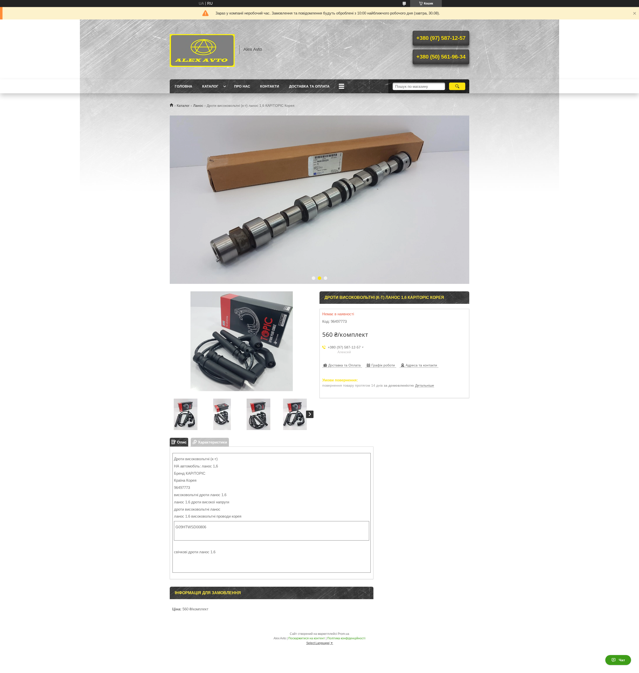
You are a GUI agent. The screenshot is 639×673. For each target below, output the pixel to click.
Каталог (210, 86)
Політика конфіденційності (346, 638)
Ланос (198, 106)
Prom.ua (343, 634)
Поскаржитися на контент (306, 638)
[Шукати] (457, 86)
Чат (622, 660)
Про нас (242, 86)
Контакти (269, 86)
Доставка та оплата (309, 86)
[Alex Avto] (202, 49)
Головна (183, 86)
